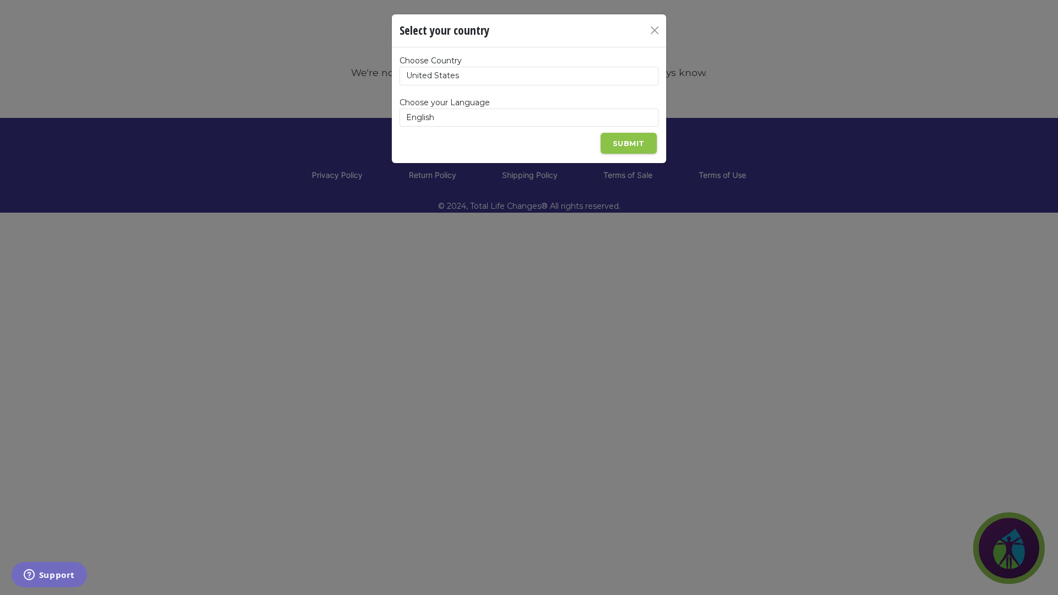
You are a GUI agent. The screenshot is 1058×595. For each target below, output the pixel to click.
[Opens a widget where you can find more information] (49, 575)
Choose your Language (445, 102)
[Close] (654, 30)
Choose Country (431, 61)
